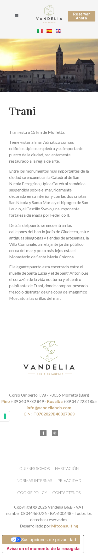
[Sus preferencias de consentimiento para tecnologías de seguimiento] (5, 416)
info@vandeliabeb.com (49, 407)
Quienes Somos (34, 468)
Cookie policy (32, 492)
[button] (17, 16)
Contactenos (66, 492)
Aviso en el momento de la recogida (43, 548)
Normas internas (34, 480)
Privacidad (69, 480)
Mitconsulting (64, 525)
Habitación (67, 468)
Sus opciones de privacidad (48, 539)
